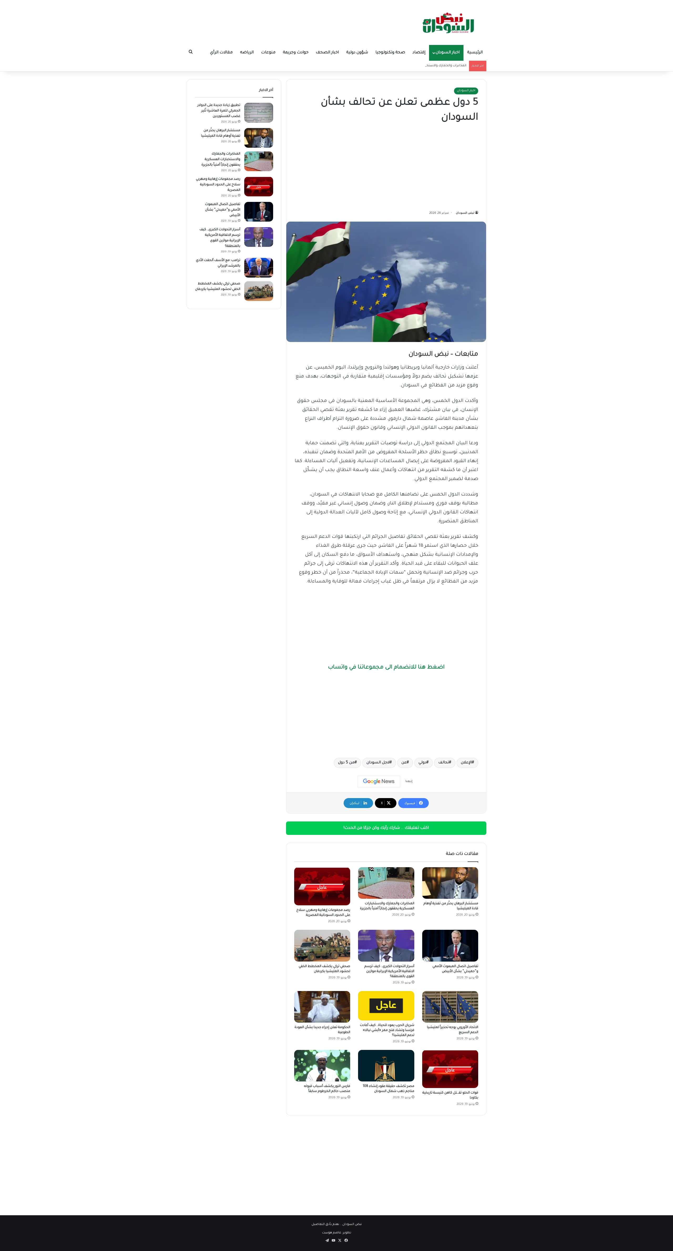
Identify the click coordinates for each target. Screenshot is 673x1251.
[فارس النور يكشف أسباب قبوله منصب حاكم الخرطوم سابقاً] (322, 1065)
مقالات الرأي (221, 52)
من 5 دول (346, 763)
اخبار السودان (448, 52)
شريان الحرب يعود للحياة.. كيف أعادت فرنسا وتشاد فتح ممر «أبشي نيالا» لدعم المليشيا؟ (387, 1030)
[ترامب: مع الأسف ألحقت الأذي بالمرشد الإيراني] (258, 268)
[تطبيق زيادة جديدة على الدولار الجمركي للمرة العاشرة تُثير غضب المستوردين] (258, 112)
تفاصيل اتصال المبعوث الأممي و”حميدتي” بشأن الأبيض (222, 210)
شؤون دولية (357, 52)
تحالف (443, 763)
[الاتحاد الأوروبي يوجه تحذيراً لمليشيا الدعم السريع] (450, 1007)
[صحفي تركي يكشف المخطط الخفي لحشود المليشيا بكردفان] (322, 945)
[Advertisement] (386, 168)
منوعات (268, 52)
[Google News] (379, 781)
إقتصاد (418, 52)
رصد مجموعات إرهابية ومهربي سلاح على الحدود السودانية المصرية (218, 184)
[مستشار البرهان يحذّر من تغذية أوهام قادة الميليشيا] (450, 883)
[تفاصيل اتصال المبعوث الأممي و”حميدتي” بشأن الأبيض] (450, 945)
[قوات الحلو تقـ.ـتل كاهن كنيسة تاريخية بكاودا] (450, 1069)
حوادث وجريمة (295, 52)
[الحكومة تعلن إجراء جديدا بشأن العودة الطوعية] (322, 1007)
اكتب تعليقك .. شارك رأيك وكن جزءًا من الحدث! (386, 828)
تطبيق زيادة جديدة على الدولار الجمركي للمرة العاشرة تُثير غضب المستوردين (218, 111)
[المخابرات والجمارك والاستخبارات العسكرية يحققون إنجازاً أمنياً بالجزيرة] (386, 883)
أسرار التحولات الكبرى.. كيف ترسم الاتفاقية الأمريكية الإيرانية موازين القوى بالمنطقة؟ (389, 971)
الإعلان (466, 763)
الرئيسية (475, 52)
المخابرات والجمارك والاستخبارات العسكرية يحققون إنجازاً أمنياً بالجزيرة (416, 66)
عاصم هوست (331, 1233)
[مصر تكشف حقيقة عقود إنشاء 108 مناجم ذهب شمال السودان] (386, 1065)
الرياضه (247, 52)
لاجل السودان (378, 763)
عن (404, 763)
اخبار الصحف (327, 52)
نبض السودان (465, 213)
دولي (422, 763)
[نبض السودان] (449, 22)
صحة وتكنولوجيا (390, 52)
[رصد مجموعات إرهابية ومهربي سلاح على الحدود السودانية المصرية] (322, 886)
